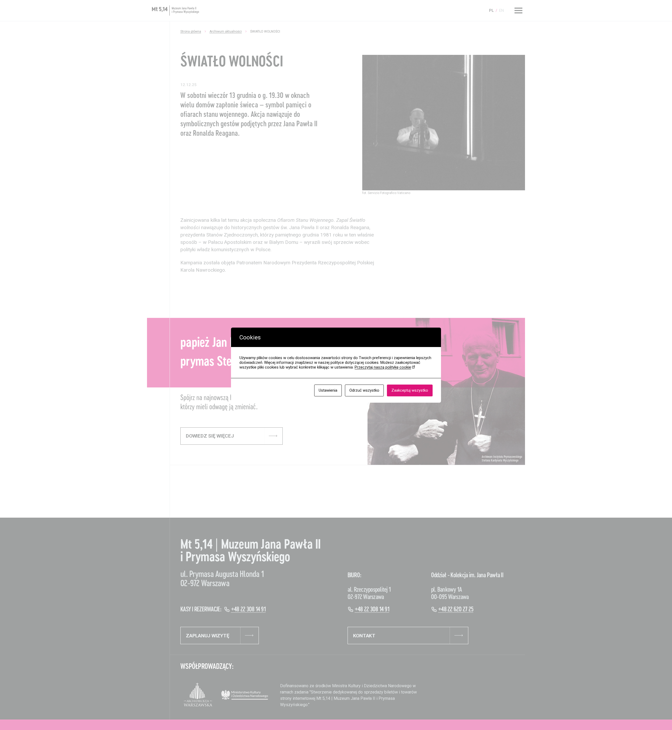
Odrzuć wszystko (364, 390)
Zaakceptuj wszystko (409, 390)
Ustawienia (328, 390)
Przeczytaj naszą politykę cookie (383, 367)
